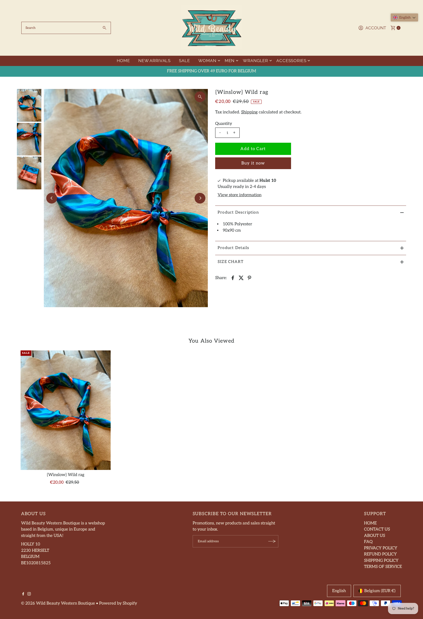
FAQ (368, 541)
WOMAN (207, 60)
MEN (230, 60)
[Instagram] (29, 594)
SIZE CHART (231, 262)
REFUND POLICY (380, 554)
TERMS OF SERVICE (383, 566)
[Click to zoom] (200, 96)
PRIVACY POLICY (380, 548)
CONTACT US (377, 529)
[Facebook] (23, 594)
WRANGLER (255, 60)
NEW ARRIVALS (154, 60)
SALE (184, 60)
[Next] (200, 198)
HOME (123, 60)
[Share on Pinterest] (249, 277)
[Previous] (51, 198)
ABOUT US (374, 535)
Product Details (233, 248)
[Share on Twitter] (241, 277)
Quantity (223, 123)
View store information (239, 195)
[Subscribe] (272, 541)
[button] (404, 17)
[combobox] (66, 28)
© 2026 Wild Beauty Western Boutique (58, 603)
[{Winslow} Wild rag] (65, 410)
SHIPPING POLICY (381, 560)
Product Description (238, 212)
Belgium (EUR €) (380, 590)
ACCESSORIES (291, 60)
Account (375, 27)
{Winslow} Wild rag (65, 474)
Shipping (249, 112)
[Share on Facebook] (232, 277)
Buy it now (253, 163)
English (339, 590)
